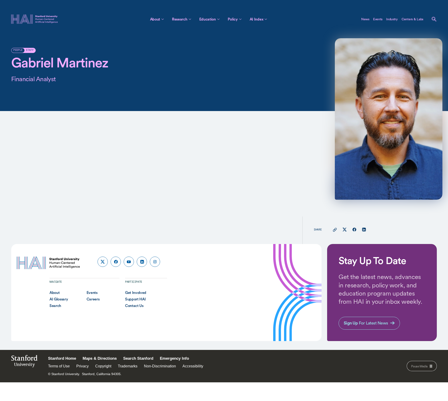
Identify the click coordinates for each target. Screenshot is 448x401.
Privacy (82, 366)
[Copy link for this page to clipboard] (335, 230)
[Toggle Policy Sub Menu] (240, 19)
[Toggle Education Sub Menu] (218, 19)
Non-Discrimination (160, 366)
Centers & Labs (412, 19)
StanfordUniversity (24, 362)
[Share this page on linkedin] (364, 230)
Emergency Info (174, 358)
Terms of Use (59, 366)
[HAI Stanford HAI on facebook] (116, 262)
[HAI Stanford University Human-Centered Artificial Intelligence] (34, 19)
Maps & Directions (100, 358)
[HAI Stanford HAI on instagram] (155, 262)
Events (377, 19)
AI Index (256, 19)
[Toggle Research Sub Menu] (190, 19)
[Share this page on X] (345, 230)
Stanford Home (62, 358)
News (365, 19)
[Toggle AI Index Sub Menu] (266, 19)
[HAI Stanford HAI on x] (103, 262)
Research (179, 19)
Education (207, 19)
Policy (233, 19)
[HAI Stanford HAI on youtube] (129, 262)
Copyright (103, 366)
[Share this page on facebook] (354, 230)
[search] (434, 19)
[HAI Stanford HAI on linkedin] (142, 262)
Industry (392, 19)
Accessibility (192, 366)
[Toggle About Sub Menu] (162, 19)
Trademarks (127, 366)
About (155, 19)
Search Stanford (138, 358)
